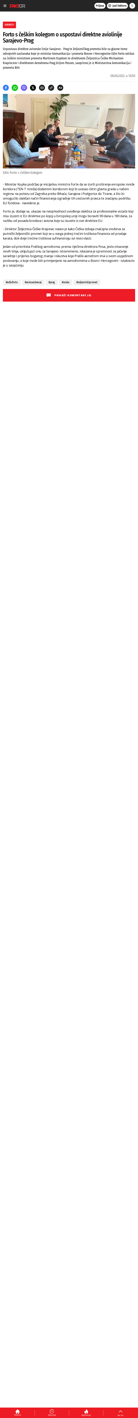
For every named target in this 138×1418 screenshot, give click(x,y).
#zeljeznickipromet (87, 282)
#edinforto (12, 282)
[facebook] (6, 88)
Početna (17, 1415)
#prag (52, 282)
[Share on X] (33, 88)
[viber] (24, 88)
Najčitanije (86, 1415)
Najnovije (52, 1415)
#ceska (65, 282)
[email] (42, 88)
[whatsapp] (15, 88)
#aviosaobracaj (33, 282)
